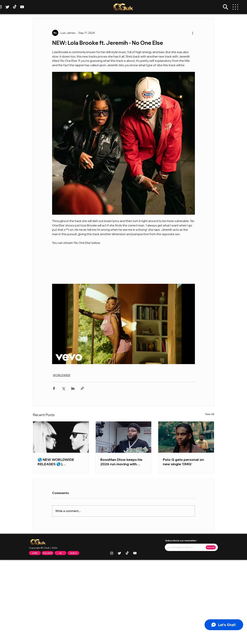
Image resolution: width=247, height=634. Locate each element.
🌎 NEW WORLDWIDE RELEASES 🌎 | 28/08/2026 (56, 461)
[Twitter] (7, 7)
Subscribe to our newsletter (180, 541)
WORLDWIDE (61, 375)
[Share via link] (82, 388)
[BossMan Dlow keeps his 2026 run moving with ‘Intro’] (123, 437)
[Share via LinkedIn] (73, 388)
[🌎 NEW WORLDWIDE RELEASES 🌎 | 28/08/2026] (61, 437)
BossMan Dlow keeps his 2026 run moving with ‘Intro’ (121, 461)
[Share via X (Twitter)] (63, 388)
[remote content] (123, 264)
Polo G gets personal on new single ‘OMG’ (183, 461)
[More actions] (192, 33)
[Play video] (123, 324)
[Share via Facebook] (54, 388)
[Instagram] (112, 553)
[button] (225, 7)
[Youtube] (22, 7)
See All (209, 414)
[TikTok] (15, 7)
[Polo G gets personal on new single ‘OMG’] (186, 437)
